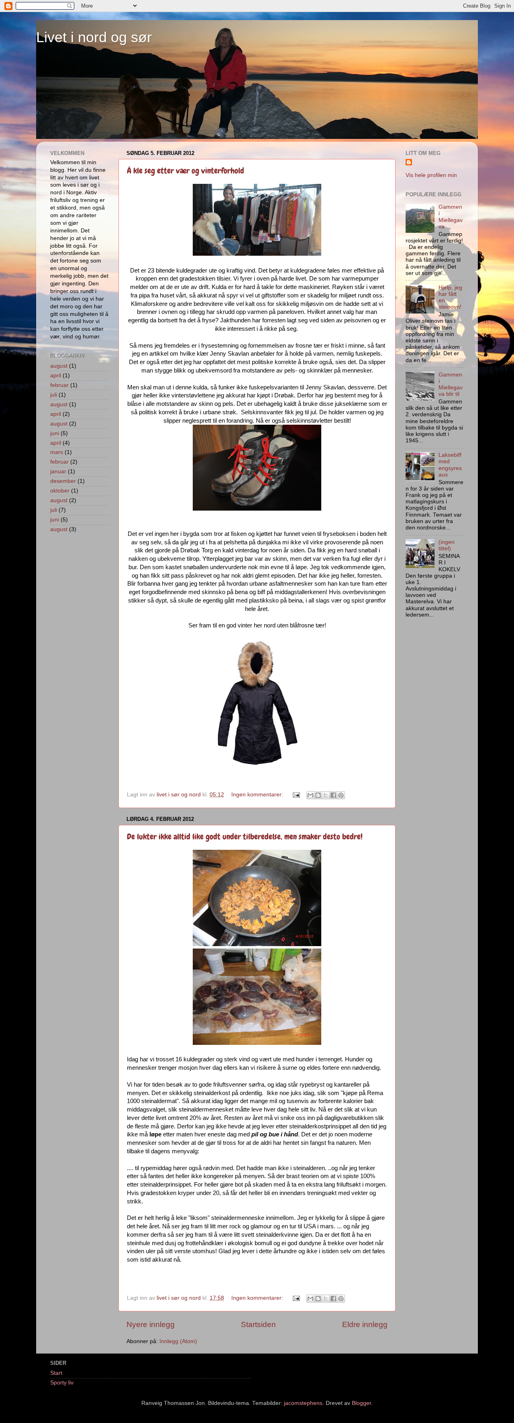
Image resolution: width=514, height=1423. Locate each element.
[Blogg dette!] (318, 795)
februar (59, 385)
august (58, 366)
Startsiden (258, 1324)
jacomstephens (303, 1403)
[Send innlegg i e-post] (296, 795)
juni (54, 433)
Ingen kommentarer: (258, 795)
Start (56, 1373)
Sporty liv (61, 1383)
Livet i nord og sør (94, 37)
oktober (59, 491)
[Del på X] (326, 795)
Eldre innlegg (365, 1324)
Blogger (361, 1403)
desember (63, 481)
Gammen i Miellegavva (451, 217)
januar (58, 471)
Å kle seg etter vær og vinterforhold (185, 170)
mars (56, 452)
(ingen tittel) (447, 545)
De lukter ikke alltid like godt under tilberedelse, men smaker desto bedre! (245, 836)
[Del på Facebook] (333, 795)
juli (53, 395)
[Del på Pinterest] (341, 795)
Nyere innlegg (150, 1324)
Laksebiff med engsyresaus (450, 465)
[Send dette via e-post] (310, 795)
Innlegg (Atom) (178, 1341)
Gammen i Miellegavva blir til (451, 384)
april (55, 376)
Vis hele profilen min (431, 175)
